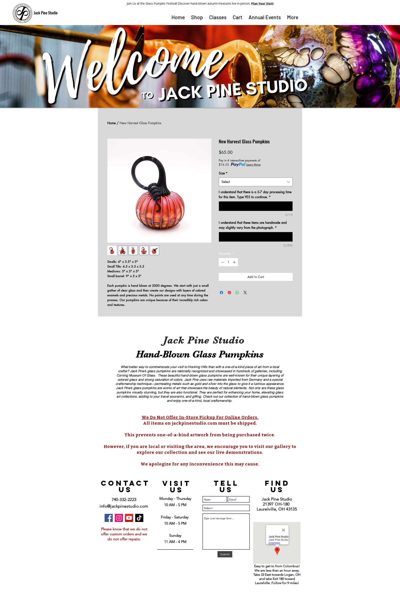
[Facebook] (109, 518)
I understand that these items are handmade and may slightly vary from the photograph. (253, 225)
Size (223, 173)
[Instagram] (119, 518)
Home (111, 123)
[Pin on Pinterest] (229, 292)
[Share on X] (245, 292)
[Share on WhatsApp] (237, 292)
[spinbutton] (228, 262)
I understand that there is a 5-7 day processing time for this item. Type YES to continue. (255, 194)
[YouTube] (129, 518)
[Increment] (235, 262)
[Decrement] (222, 262)
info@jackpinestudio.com (124, 506)
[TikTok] (139, 518)
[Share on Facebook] (221, 292)
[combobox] (256, 182)
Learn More (253, 164)
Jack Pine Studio (46, 12)
